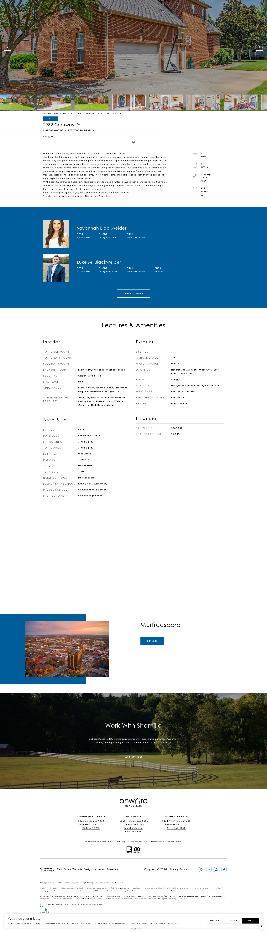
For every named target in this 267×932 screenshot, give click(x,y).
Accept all (251, 920)
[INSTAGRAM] (201, 869)
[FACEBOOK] (224, 869)
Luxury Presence (107, 869)
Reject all (214, 920)
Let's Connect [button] (133, 757)
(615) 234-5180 (133, 831)
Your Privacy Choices (134, 929)
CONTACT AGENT (133, 293)
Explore (152, 641)
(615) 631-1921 (108, 237)
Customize (232, 920)
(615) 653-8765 (108, 271)
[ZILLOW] (216, 869)
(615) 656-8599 (176, 828)
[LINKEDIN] (209, 869)
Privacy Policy (178, 869)
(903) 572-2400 (91, 828)
